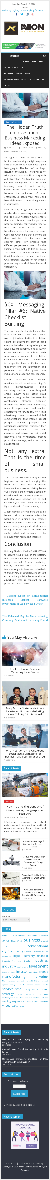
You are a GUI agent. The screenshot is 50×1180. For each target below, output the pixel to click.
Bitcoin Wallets (16, 941)
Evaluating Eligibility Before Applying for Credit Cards (34, 876)
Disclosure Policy (26, 1163)
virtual (7, 1005)
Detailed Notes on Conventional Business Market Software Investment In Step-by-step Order (25, 599)
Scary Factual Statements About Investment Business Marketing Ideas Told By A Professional (25, 711)
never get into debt (24, 981)
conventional (38, 946)
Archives (6, 916)
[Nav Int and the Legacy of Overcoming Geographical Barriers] (25, 774)
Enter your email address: (19, 1093)
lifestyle (43, 971)
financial (42, 956)
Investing (25, 967)
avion (6, 940)
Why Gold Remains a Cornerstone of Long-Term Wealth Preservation (33, 892)
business (41, 148)
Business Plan (37, 79)
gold (19, 961)
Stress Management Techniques (33, 994)
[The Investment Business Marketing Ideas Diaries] (25, 643)
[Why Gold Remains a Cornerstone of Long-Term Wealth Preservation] (11, 888)
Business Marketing (33, 61)
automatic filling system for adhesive (33, 935)
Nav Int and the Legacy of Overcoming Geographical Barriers (25, 810)
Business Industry (13, 67)
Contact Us (11, 1163)
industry (9, 966)
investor (22, 971)
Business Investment (15, 79)
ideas (6, 151)
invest (19, 967)
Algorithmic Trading (9, 935)
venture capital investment (37, 1002)
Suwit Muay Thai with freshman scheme (31, 998)
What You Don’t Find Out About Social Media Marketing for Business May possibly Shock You (25, 753)
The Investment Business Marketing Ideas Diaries (25, 670)
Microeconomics (8, 981)
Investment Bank (8, 972)
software (42, 989)
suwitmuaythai (7, 998)
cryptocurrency (13, 951)
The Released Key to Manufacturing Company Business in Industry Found (25, 620)
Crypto (8, 85)
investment (14, 151)
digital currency (24, 956)
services (7, 989)
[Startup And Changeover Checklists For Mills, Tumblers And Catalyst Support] (11, 855)
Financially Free (9, 961)
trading (6, 1001)
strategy (8, 994)
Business (14, 56)
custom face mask (31, 952)
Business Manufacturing (17, 73)
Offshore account (41, 981)
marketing (23, 151)
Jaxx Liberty (33, 972)
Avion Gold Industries (25, 1104)
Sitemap (39, 1163)
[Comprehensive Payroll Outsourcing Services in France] (11, 840)
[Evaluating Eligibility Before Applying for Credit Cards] (11, 873)
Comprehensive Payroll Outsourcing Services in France (33, 844)
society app (30, 990)
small (19, 989)
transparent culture (19, 1002)
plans (21, 984)
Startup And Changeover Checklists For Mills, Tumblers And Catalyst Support (34, 860)
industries (40, 960)
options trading (8, 985)
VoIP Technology (18, 1006)
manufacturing (13, 976)
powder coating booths (37, 985)
